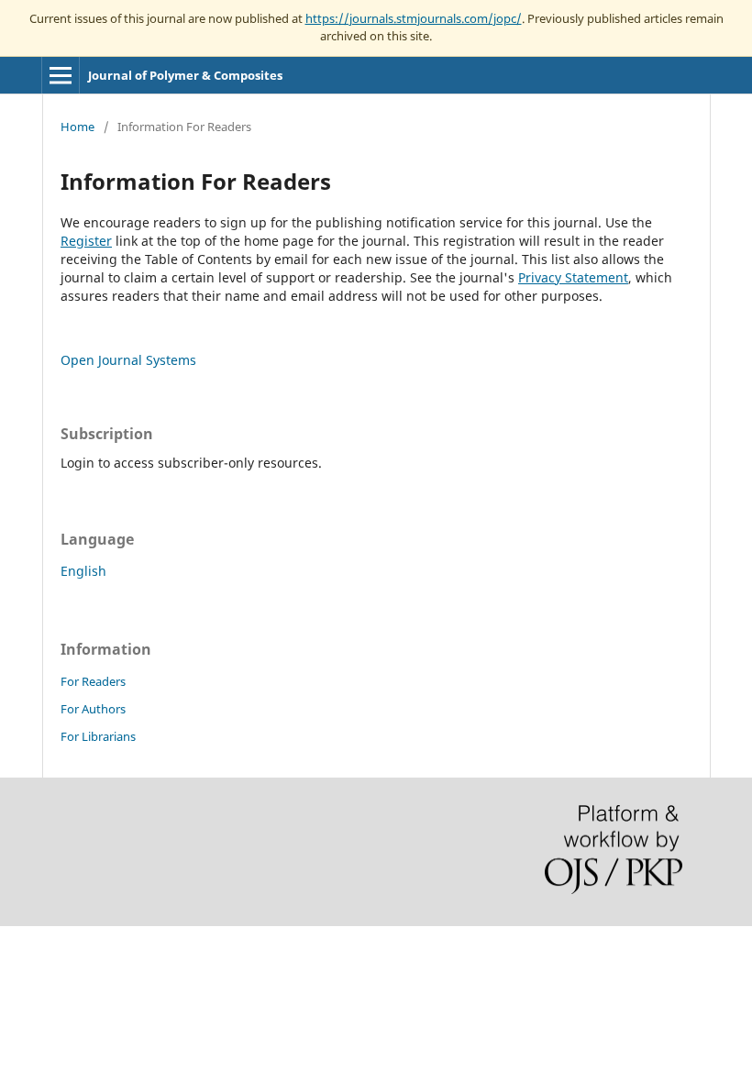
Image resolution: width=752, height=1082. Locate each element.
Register (86, 240)
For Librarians (98, 736)
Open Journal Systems (128, 360)
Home (77, 126)
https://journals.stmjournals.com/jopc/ (413, 18)
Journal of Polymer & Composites (185, 75)
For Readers (93, 681)
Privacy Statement (573, 277)
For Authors (93, 709)
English (83, 571)
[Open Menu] (60, 75)
